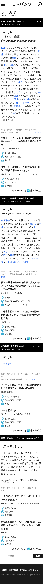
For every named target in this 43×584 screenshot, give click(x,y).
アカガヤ (7, 364)
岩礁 (12, 255)
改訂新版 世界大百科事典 (12, 346)
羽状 (12, 65)
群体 (14, 58)
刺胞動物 (5, 220)
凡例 (39, 132)
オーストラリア (23, 103)
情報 (34, 132)
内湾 (5, 255)
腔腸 (3, 47)
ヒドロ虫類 (10, 262)
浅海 (16, 96)
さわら (26, 99)
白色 (14, 113)
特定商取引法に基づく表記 (18, 570)
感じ (5, 251)
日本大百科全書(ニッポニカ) (13, 21)
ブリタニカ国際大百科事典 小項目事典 (17, 198)
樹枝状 (33, 224)
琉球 (20, 92)
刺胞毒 (17, 106)
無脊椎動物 (23, 262)
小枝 (5, 65)
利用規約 (4, 570)
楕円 (20, 82)
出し (35, 227)
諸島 (39, 92)
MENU (3, 4)
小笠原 (15, 99)
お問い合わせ (33, 570)
